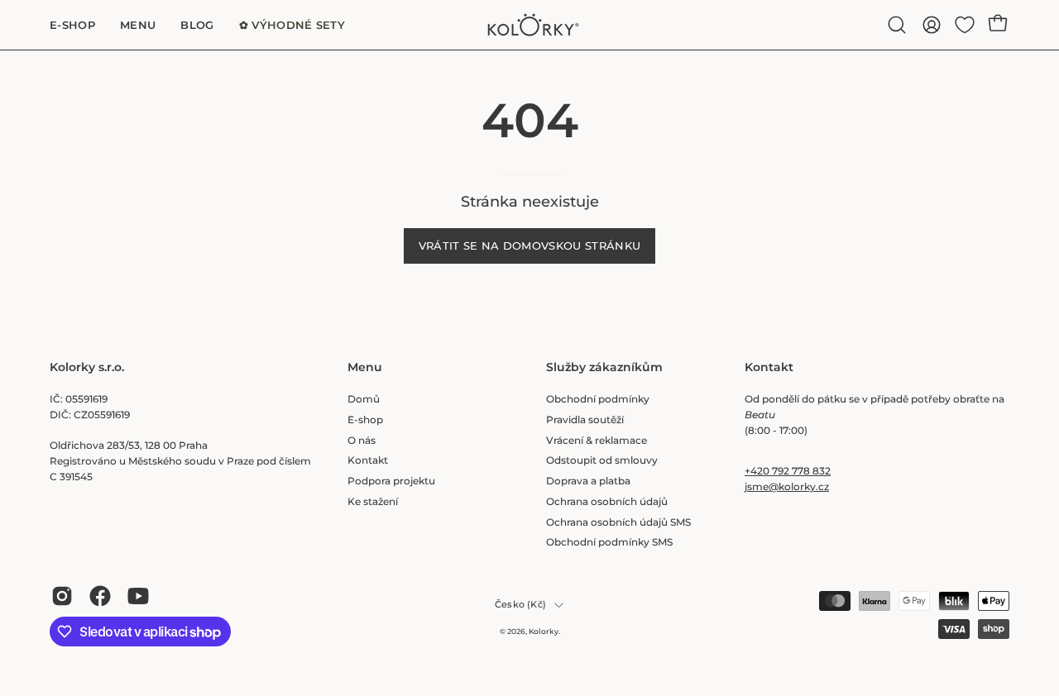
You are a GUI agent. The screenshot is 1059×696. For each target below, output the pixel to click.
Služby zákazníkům (604, 367)
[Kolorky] (529, 24)
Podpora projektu (391, 480)
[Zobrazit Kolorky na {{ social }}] (62, 596)
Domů (363, 399)
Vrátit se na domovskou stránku (530, 246)
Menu (364, 367)
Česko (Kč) (520, 604)
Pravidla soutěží (585, 419)
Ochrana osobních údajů (607, 501)
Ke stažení (372, 501)
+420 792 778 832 (788, 471)
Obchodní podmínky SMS (609, 542)
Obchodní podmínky (597, 399)
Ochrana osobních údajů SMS (618, 522)
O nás (361, 440)
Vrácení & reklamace (596, 440)
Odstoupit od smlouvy (602, 460)
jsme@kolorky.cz (787, 486)
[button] (896, 24)
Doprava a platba (588, 480)
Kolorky (543, 631)
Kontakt (367, 460)
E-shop (365, 419)
